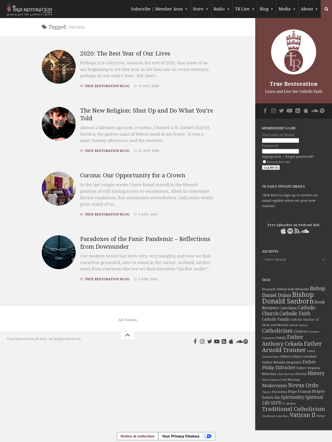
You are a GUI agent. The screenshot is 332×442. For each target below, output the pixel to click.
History (316, 373)
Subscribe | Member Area (157, 9)
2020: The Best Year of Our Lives (125, 53)
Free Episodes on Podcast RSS (294, 225)
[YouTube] (217, 341)
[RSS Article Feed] (224, 341)
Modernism (274, 385)
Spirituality (292, 397)
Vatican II (303, 415)
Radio (219, 9)
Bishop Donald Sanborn (288, 298)
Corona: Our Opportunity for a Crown (132, 175)
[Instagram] (202, 341)
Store (198, 9)
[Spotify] (245, 341)
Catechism (288, 308)
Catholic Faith (294, 313)
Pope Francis (299, 391)
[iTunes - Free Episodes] (231, 341)
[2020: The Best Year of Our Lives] (59, 67)
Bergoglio (269, 289)
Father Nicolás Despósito (282, 362)
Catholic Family (275, 319)
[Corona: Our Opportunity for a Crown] (59, 189)
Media (284, 9)
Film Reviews (286, 374)
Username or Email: (278, 135)
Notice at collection (137, 436)
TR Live (242, 9)
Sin (277, 397)
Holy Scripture (271, 379)
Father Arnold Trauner (292, 346)
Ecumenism (268, 338)
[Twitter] (209, 341)
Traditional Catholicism (293, 409)
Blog (264, 9)
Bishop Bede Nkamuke (293, 289)
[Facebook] (195, 341)
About (307, 9)
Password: (270, 146)
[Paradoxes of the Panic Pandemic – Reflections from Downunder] (59, 252)
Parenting (279, 391)
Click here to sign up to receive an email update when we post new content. (290, 200)
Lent (284, 379)
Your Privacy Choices (180, 436)
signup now (271, 157)
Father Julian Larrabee (299, 356)
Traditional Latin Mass (275, 416)
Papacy (266, 391)
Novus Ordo (303, 385)
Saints (268, 397)
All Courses (127, 320)
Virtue (320, 416)
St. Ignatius (289, 403)
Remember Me (278, 162)
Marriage (294, 379)
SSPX (276, 402)
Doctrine (314, 331)
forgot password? (299, 157)
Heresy (300, 374)
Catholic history (298, 325)
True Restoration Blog (107, 86)
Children (301, 331)
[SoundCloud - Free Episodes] (238, 341)
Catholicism (277, 331)
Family (281, 338)
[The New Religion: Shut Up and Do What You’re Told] (59, 124)
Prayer (318, 391)
